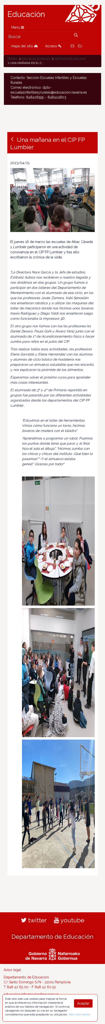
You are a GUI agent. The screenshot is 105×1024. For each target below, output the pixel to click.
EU (80, 46)
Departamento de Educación (52, 936)
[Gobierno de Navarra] (52, 953)
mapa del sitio (22, 46)
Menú (16, 27)
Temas (12, 59)
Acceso (51, 46)
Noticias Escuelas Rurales (75, 59)
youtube (71, 920)
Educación (26, 14)
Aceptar (83, 1003)
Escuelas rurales (35, 59)
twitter (37, 920)
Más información (79, 1014)
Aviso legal (12, 970)
